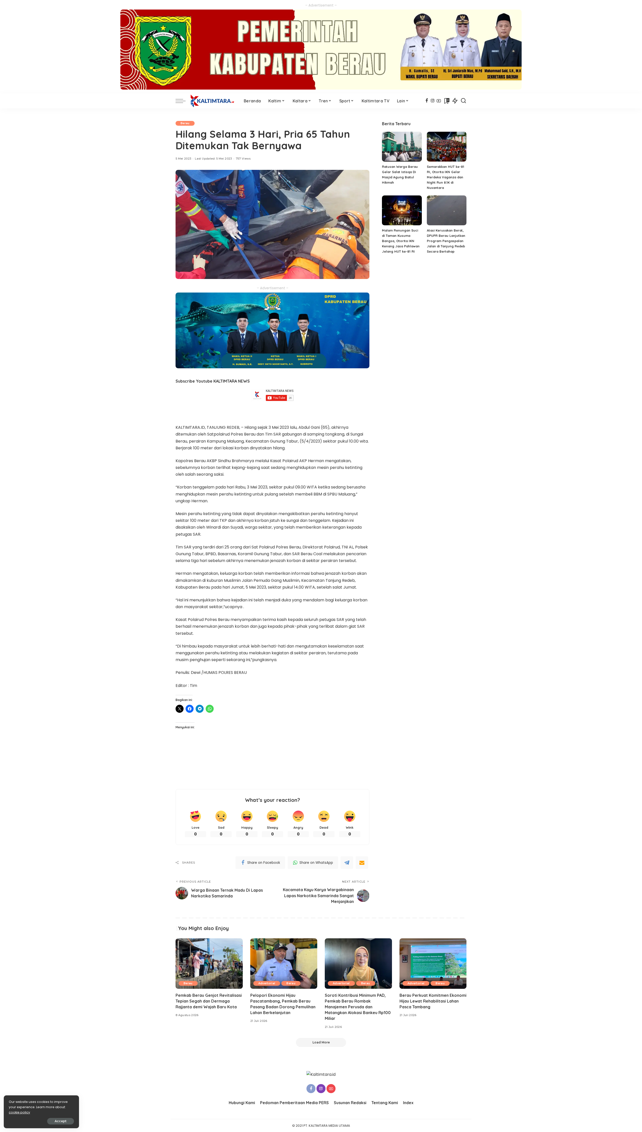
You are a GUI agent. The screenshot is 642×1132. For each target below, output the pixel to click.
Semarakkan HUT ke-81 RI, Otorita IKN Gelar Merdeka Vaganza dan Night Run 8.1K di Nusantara (445, 177)
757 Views (243, 158)
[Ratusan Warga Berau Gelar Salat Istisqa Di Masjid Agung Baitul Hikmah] (402, 147)
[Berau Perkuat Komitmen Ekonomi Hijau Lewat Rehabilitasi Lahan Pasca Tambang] (433, 963)
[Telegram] (347, 862)
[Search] (463, 100)
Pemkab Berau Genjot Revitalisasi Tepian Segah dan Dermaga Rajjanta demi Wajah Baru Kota (209, 1001)
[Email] (362, 862)
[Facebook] (427, 100)
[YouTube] (439, 100)
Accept (60, 1121)
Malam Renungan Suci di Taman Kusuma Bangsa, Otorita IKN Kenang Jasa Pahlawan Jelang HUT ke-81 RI (401, 240)
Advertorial (266, 983)
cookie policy (19, 1112)
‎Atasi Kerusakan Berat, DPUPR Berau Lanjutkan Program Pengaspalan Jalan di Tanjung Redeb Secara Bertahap (446, 240)
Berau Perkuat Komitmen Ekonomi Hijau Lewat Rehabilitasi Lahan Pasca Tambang (432, 1001)
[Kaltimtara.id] (213, 100)
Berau (185, 123)
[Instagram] (433, 100)
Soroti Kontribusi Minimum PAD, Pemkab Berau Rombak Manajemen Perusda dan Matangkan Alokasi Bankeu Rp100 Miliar (358, 1007)
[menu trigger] (183, 100)
